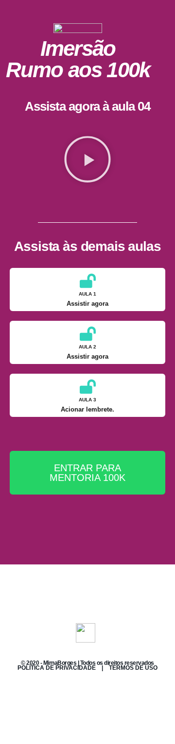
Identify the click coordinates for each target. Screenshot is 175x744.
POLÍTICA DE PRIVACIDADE (57, 667)
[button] (87, 159)
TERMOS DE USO (133, 667)
